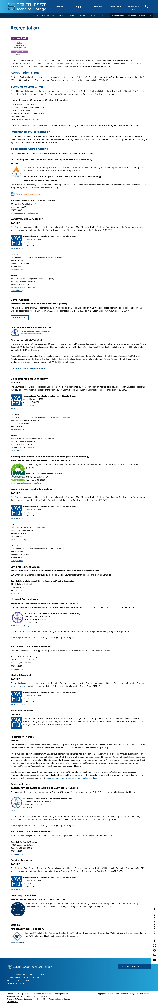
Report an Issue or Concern (60, 999)
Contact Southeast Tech (134, 966)
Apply (78, 6)
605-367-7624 (32, 977)
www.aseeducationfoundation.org (24, 213)
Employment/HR (61, 994)
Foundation (93, 15)
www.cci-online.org (18, 539)
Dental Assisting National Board (29, 369)
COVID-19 (41, 999)
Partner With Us (133, 8)
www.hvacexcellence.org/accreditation (26, 483)
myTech (105, 15)
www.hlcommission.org (29, 119)
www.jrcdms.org (17, 429)
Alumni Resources (14, 996)
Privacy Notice (23, 994)
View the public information (23, 637)
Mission (44, 996)
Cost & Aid (97, 6)
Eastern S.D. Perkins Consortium (20, 999)
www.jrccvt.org (17, 269)
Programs (59, 6)
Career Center (48, 15)
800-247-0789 (22, 980)
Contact (10, 994)
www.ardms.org (17, 291)
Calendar (61, 15)
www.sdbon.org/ (17, 669)
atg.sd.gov (15, 593)
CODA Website (19, 318)
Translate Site (31, 996)
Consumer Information (42, 994)
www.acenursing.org (20, 625)
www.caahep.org (17, 248)
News (82, 15)
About (35, 15)
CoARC (104, 748)
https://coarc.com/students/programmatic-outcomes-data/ (71, 778)
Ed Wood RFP (12, 1002)
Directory (72, 15)
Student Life (115, 6)
